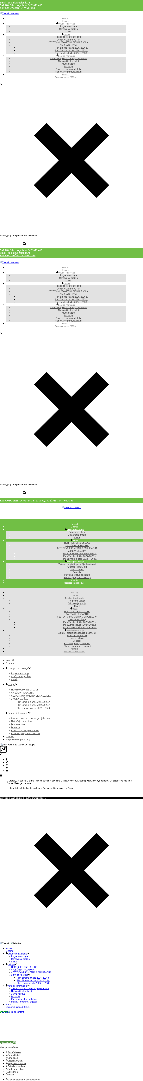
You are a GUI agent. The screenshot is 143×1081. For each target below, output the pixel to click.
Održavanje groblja (68, 29)
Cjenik (68, 280)
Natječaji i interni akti (68, 61)
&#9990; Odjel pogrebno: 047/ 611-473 (21, 5)
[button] (8, 1042)
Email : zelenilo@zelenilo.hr (15, 2)
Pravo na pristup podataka (68, 69)
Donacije (68, 66)
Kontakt (65, 323)
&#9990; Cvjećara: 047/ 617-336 (17, 7)
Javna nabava (68, 63)
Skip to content (16, 1012)
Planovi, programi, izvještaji (68, 320)
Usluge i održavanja (66, 24)
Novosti (65, 267)
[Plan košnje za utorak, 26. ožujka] (0, 744)
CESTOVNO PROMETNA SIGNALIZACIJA (68, 42)
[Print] (1, 776)
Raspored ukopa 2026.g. (65, 77)
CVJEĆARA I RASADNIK (68, 39)
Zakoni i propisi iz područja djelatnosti (68, 58)
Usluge (67, 34)
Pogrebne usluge (68, 26)
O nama (65, 270)
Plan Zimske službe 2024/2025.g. (71, 50)
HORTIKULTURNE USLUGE (68, 37)
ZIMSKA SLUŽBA (68, 45)
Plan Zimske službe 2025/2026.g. (71, 47)
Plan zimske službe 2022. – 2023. (71, 302)
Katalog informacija (66, 56)
